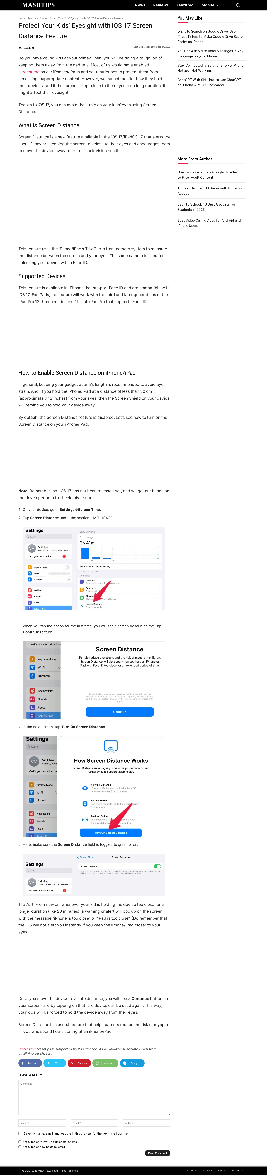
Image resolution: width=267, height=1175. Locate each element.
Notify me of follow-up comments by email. (51, 1141)
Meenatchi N (26, 48)
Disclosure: (27, 1049)
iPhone (43, 18)
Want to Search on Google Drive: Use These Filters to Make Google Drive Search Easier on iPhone (211, 36)
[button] (238, 5)
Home (21, 18)
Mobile (32, 18)
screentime (29, 71)
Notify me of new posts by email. (44, 1146)
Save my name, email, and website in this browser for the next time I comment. (77, 1133)
